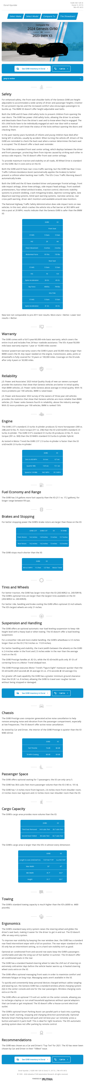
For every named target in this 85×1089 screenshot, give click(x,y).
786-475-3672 (78, 7)
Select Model (32, 16)
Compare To (49, 16)
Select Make (16, 16)
